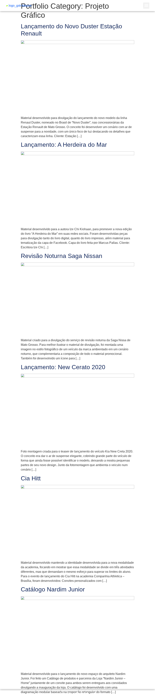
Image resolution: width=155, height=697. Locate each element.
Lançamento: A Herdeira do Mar (64, 144)
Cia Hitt (31, 478)
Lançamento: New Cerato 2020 (63, 367)
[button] (146, 5)
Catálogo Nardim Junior (53, 589)
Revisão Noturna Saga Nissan (61, 255)
